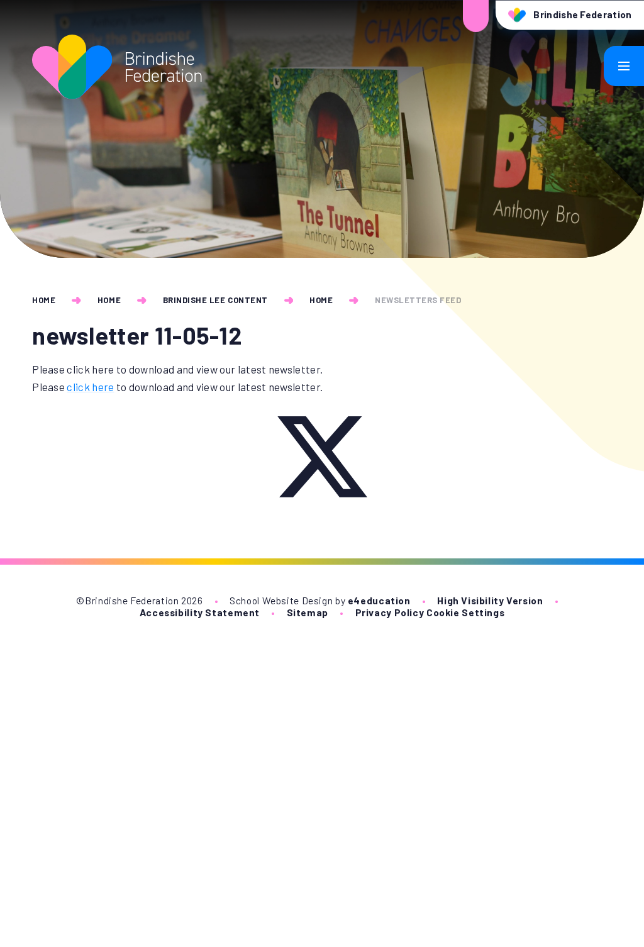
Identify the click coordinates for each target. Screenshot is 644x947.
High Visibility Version (490, 600)
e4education (379, 600)
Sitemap (307, 612)
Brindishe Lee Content (215, 300)
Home (43, 300)
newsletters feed (418, 300)
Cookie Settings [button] (465, 612)
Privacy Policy (390, 612)
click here (90, 386)
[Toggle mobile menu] (624, 66)
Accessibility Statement (200, 612)
